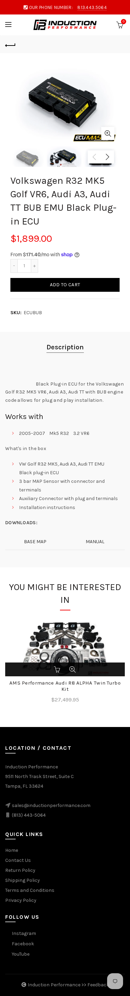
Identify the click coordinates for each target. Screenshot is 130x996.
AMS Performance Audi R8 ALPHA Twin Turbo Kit (65, 686)
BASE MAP (35, 542)
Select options (58, 669)
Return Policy (20, 870)
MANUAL (95, 542)
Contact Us (18, 860)
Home (11, 850)
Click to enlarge (107, 133)
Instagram (24, 933)
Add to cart (65, 285)
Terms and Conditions (29, 890)
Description (65, 347)
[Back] (10, 44)
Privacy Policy (20, 900)
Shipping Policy (22, 880)
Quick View (72, 669)
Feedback (98, 985)
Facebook (23, 944)
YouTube (20, 954)
